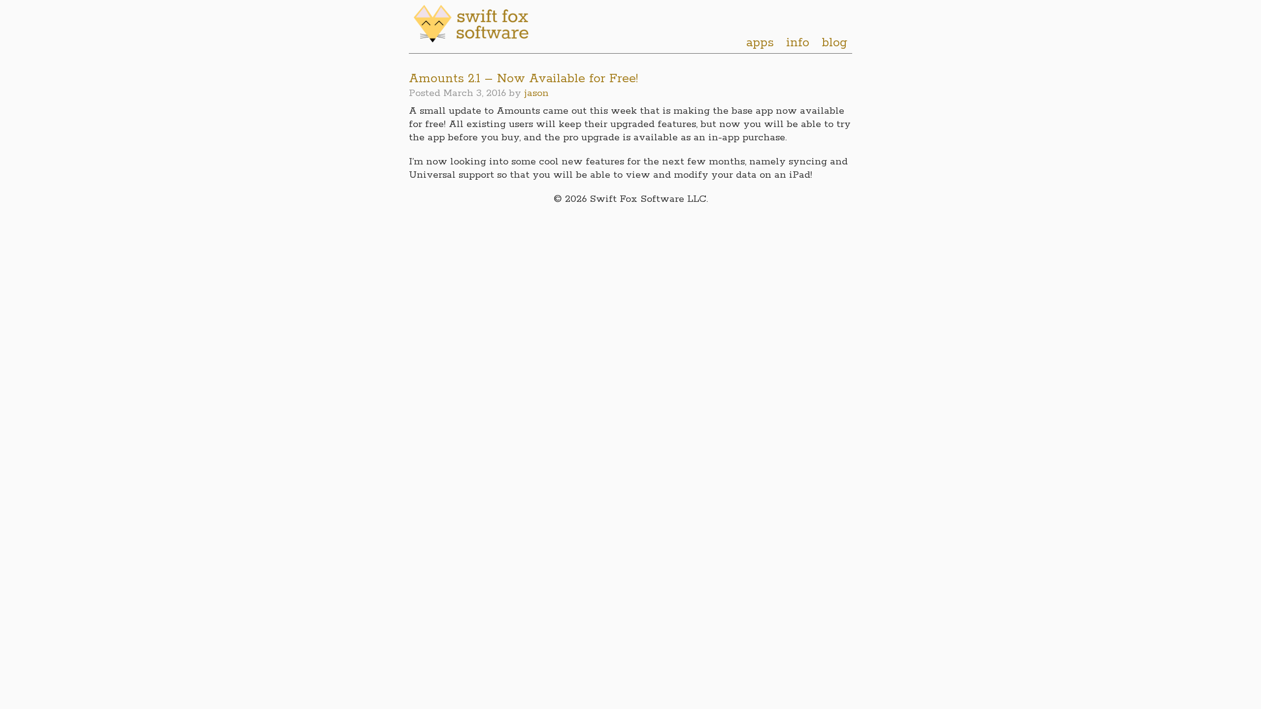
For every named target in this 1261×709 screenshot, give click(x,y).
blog (834, 43)
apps (760, 43)
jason (536, 93)
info (797, 43)
